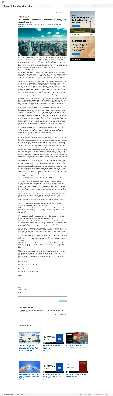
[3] (35, 64)
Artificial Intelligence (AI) (24, 16)
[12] (19, 250)
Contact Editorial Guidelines (59, 314)
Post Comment (63, 301)
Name (19, 287)
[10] (19, 235)
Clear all (54, 301)
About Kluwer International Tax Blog (11, 394)
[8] (19, 220)
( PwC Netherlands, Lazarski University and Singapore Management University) (44, 24)
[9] (19, 228)
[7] (19, 215)
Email (19, 292)
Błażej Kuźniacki (22, 24)
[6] (19, 207)
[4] (19, 199)
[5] (19, 203)
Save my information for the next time (28, 298)
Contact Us (23, 394)
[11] (19, 242)
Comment (20, 275)
